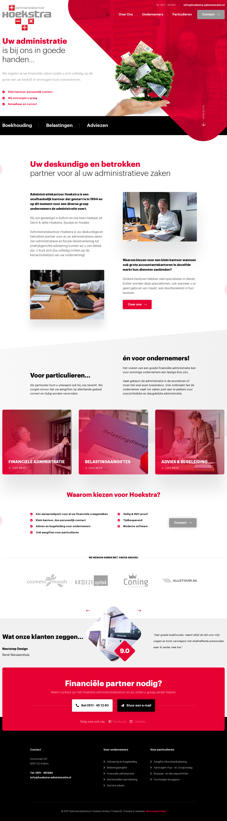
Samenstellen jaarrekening (122, 779)
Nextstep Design (156, 811)
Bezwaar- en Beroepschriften (171, 773)
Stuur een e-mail (138, 705)
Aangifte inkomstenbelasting (170, 761)
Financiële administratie (120, 773)
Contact (208, 14)
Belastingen (59, 125)
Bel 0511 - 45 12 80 (95, 705)
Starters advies (115, 785)
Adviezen (97, 125)
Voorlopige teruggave (167, 779)
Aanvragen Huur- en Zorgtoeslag (173, 767)
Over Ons (126, 14)
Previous (88, 610)
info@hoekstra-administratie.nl (50, 777)
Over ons (135, 304)
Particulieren (182, 14)
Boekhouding (17, 125)
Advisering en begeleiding (122, 761)
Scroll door (203, 112)
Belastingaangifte (117, 767)
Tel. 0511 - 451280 (41, 773)
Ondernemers (152, 14)
